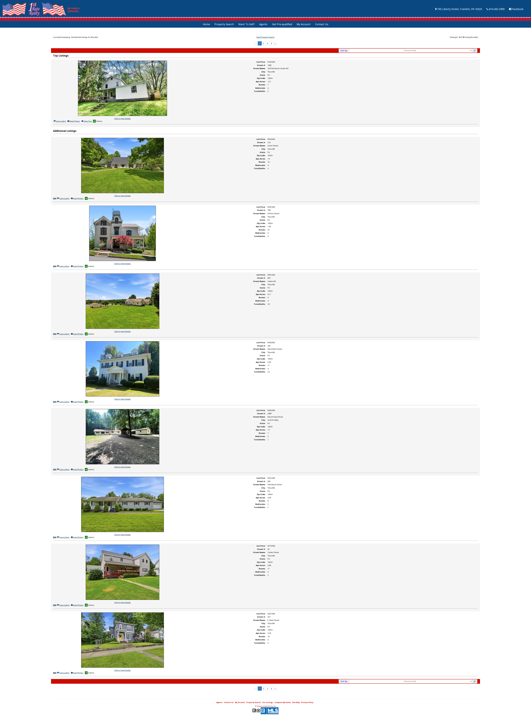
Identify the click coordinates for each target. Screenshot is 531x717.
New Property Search (265, 37)
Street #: (261, 65)
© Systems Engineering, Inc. (265, 706)
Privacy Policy (307, 702)
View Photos (74, 121)
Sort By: (344, 50)
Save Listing (60, 121)
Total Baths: (260, 91)
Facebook (517, 9)
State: (263, 75)
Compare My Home (282, 702)
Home (206, 24)
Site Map (296, 702)
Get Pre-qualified (282, 24)
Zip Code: (261, 78)
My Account (303, 24)
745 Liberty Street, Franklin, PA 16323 (459, 9)
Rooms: (262, 84)
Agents (263, 24)
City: (263, 71)
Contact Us (321, 24)
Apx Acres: (261, 81)
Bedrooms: (260, 88)
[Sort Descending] (475, 51)
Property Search (224, 24)
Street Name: (259, 68)
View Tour (87, 121)
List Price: (261, 62)
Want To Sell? (246, 24)
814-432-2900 (496, 9)
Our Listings (267, 702)
